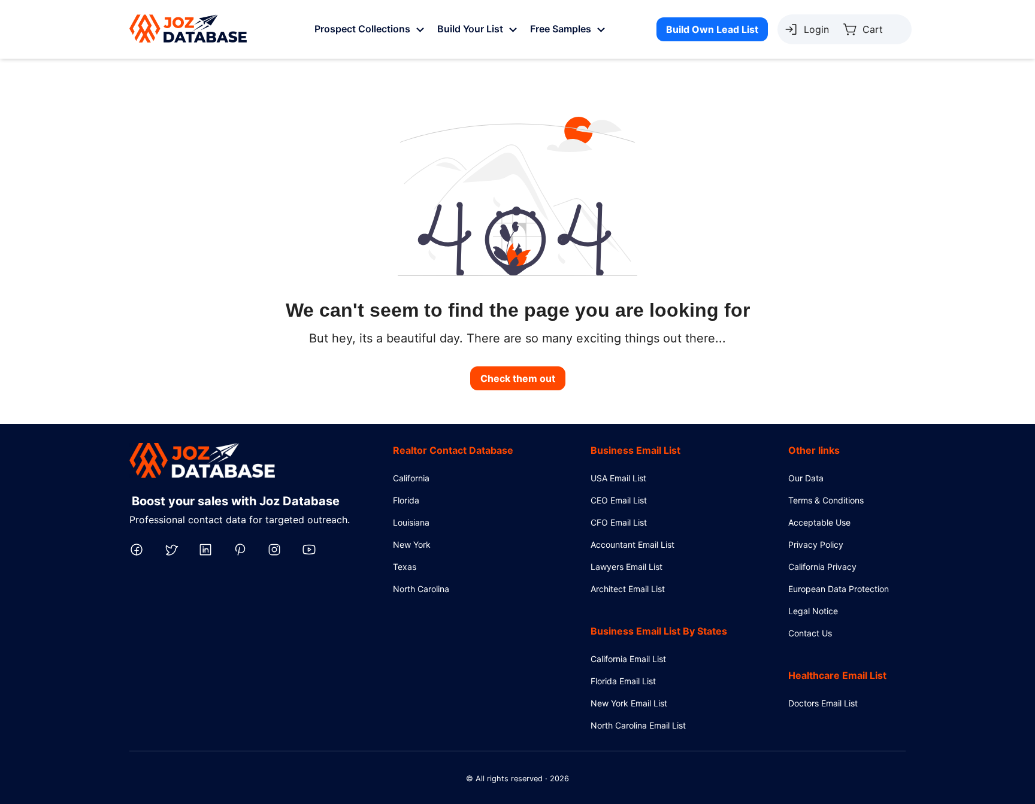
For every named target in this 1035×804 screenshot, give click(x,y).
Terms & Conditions (826, 500)
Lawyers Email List (626, 567)
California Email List (628, 659)
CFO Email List (619, 522)
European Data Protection (838, 589)
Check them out (517, 378)
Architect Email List (628, 589)
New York (412, 544)
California (411, 478)
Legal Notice (813, 611)
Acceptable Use (819, 522)
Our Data (806, 478)
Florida (406, 500)
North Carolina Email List (638, 725)
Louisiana (411, 522)
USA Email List (618, 478)
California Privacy (822, 567)
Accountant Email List (632, 544)
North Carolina (421, 589)
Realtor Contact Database (453, 450)
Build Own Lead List (712, 29)
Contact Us (810, 633)
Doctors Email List (823, 703)
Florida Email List (623, 681)
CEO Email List (619, 500)
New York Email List (629, 703)
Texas (404, 567)
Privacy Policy (815, 544)
